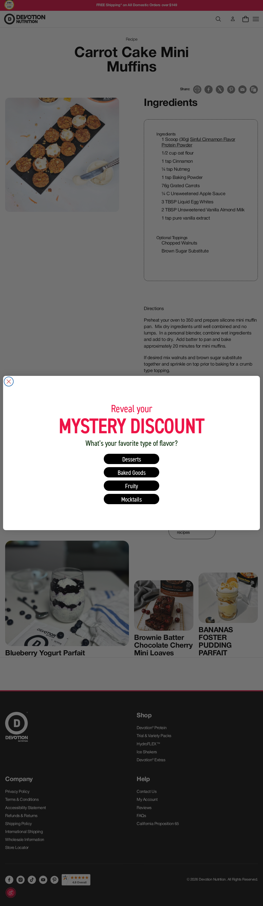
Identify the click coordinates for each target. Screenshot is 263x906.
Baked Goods (132, 472)
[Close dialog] (8, 381)
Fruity (131, 486)
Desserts (131, 459)
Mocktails (131, 499)
